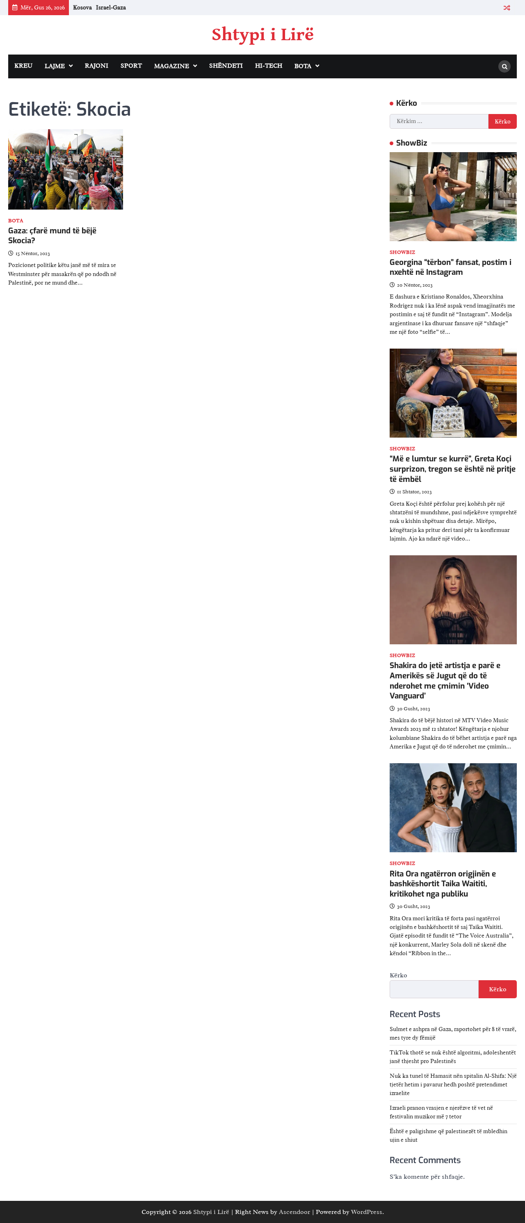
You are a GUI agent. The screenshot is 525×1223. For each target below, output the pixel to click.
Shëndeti (226, 66)
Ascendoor (294, 1212)
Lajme (55, 66)
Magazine (171, 66)
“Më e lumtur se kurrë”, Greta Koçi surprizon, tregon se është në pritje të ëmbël (453, 469)
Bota (302, 66)
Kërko (398, 975)
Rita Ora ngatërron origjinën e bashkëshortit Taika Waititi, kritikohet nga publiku (443, 884)
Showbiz (402, 252)
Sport (131, 66)
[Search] (504, 66)
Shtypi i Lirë (263, 35)
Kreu (23, 66)
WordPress (366, 1212)
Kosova (82, 7)
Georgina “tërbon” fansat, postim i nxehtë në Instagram (450, 267)
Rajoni (96, 66)
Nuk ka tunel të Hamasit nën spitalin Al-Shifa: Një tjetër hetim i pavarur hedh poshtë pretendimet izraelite (453, 1084)
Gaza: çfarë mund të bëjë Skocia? (52, 236)
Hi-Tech (268, 66)
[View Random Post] (506, 7)
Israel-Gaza (111, 7)
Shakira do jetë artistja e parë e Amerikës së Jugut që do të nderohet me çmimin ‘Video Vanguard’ (445, 680)
